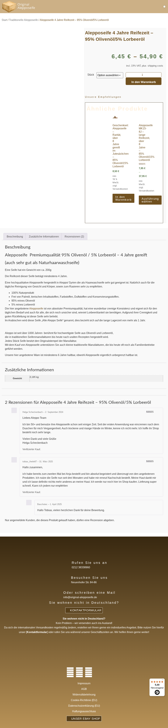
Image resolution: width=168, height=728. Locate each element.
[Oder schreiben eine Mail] (58, 592)
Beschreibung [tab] (15, 236)
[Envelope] (98, 672)
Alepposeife (36, 308)
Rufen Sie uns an (89, 562)
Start (4, 20)
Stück (90, 74)
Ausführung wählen (150, 200)
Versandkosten (120, 189)
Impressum (84, 683)
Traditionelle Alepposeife (23, 20)
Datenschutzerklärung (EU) (84, 705)
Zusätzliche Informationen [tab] (44, 236)
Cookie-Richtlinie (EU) (84, 700)
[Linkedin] (88, 672)
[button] (164, 6)
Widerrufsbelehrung (84, 694)
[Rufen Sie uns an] (66, 562)
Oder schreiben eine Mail (89, 592)
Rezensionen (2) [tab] (74, 236)
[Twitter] (79, 672)
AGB (84, 689)
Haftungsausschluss (84, 711)
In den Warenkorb (143, 82)
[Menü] (163, 680)
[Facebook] (70, 672)
